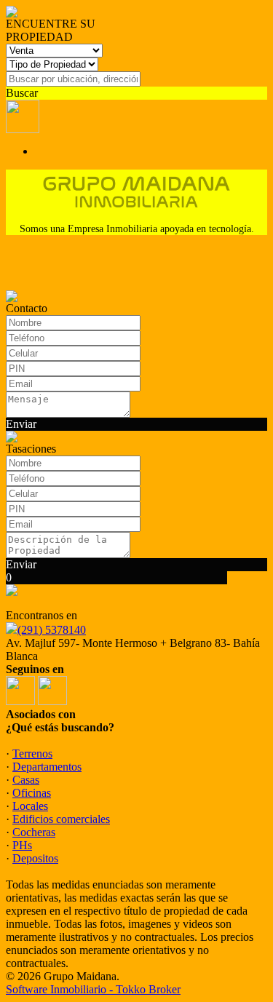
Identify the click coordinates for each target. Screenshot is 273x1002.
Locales (30, 806)
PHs (22, 845)
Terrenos (32, 753)
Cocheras (33, 832)
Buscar (22, 93)
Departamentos (47, 766)
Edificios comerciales (61, 819)
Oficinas (31, 793)
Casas (25, 780)
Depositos (35, 858)
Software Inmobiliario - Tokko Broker (93, 989)
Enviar (21, 424)
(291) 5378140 (51, 630)
